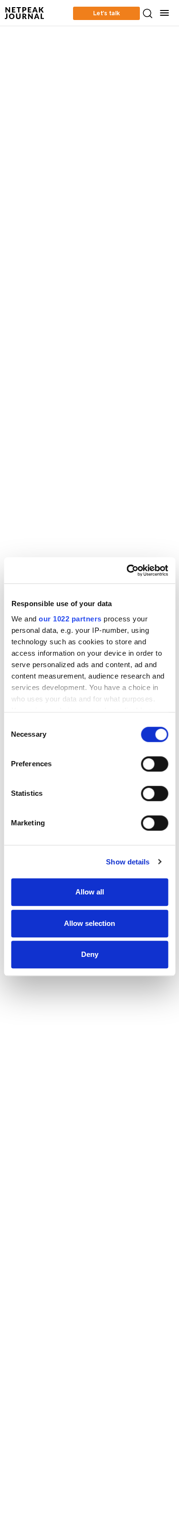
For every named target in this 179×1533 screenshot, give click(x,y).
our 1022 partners (70, 619)
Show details (127, 862)
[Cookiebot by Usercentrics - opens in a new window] (127, 570)
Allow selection (89, 923)
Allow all (89, 892)
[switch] (154, 764)
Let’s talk (106, 13)
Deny (89, 954)
